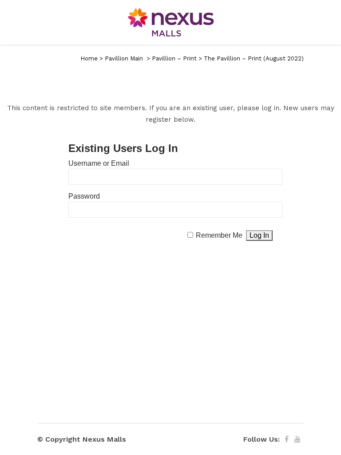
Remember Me (219, 235)
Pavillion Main (124, 58)
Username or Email (98, 163)
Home (89, 58)
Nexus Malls (104, 439)
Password (84, 196)
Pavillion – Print (174, 58)
